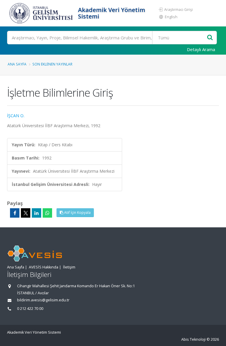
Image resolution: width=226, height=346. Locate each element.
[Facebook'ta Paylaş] (14, 213)
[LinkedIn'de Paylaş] (36, 213)
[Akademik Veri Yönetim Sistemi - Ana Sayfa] (42, 13)
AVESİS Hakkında (43, 267)
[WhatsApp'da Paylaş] (47, 213)
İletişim (69, 267)
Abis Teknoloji (193, 339)
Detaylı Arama (201, 49)
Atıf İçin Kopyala (77, 212)
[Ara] (210, 37)
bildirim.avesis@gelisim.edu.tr (43, 300)
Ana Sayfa (17, 64)
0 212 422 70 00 (30, 308)
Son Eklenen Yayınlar (52, 64)
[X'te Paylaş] (25, 213)
